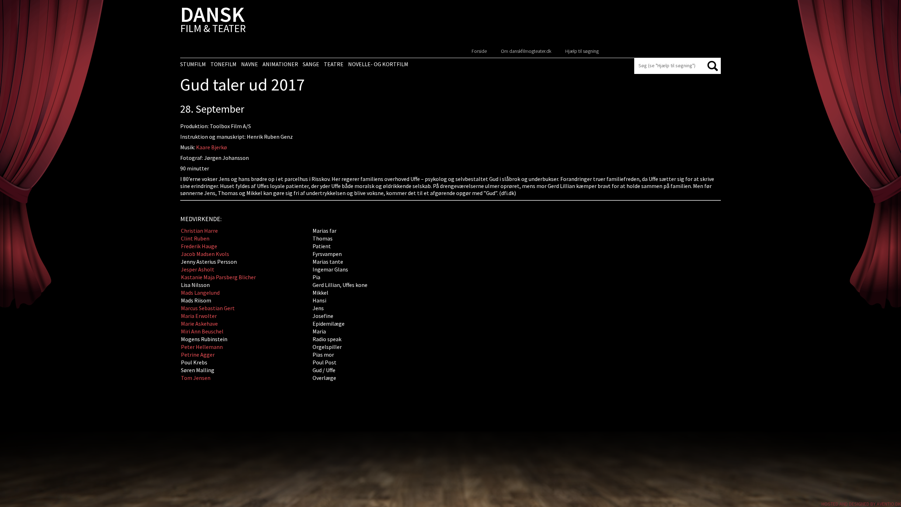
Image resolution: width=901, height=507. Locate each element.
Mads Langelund (201, 292)
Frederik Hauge (199, 246)
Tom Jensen (195, 377)
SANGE (311, 64)
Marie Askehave (199, 323)
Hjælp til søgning (582, 51)
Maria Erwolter (199, 315)
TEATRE (334, 64)
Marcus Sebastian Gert (208, 308)
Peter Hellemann (202, 346)
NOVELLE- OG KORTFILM (378, 64)
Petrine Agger (198, 354)
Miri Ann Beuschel (202, 331)
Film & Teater (213, 21)
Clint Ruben (195, 238)
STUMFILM (193, 64)
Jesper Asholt (197, 269)
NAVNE (249, 64)
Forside (479, 51)
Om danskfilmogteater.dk (526, 51)
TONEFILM (223, 64)
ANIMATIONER (280, 64)
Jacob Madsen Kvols (205, 253)
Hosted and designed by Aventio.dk (861, 504)
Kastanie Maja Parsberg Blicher (218, 277)
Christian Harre (199, 230)
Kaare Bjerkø (211, 147)
